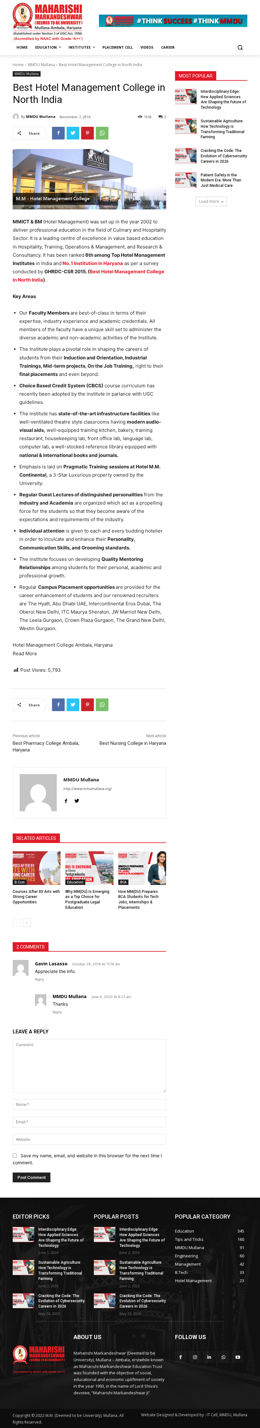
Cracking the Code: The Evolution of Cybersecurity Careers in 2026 (224, 156)
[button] (239, 47)
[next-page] (27, 923)
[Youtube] (237, 1357)
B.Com (20, 882)
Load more (209, 201)
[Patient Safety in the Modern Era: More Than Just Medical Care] (186, 180)
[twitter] (77, 799)
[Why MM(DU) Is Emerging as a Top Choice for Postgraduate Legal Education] (89, 868)
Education (75, 882)
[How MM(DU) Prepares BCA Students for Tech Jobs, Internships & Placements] (142, 868)
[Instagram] (194, 1357)
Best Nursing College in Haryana (133, 743)
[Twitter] (73, 133)
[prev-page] (17, 923)
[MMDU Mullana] (17, 116)
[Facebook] (58, 133)
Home (18, 64)
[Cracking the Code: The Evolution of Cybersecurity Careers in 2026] (186, 155)
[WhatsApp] (102, 133)
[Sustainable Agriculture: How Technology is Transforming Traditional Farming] (186, 126)
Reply (39, 979)
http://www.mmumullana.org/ (87, 788)
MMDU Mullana (41, 64)
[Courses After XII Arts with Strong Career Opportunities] (37, 868)
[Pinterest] (87, 133)
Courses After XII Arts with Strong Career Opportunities (36, 897)
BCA (123, 882)
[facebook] (65, 799)
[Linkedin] (209, 1357)
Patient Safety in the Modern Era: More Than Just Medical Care (221, 180)
